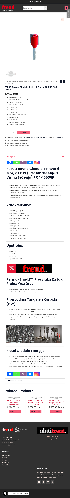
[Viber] (23, 162)
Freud (53, 137)
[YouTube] (48, 482)
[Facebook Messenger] (30, 162)
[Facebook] (10, 162)
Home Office (6, 465)
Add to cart (23, 132)
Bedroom (5, 457)
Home (6, 81)
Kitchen (4, 460)
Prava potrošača (53, 439)
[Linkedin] (43, 482)
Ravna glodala (32, 81)
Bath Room (5, 462)
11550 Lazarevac (7, 437)
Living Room (6, 455)
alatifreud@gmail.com (8, 445)
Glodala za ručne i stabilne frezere (18, 81)
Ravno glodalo (59, 137)
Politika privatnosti (52, 436)
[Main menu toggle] (66, 8)
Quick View (5, 411)
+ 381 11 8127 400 (7, 442)
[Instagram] (37, 162)
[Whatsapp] (16, 162)
